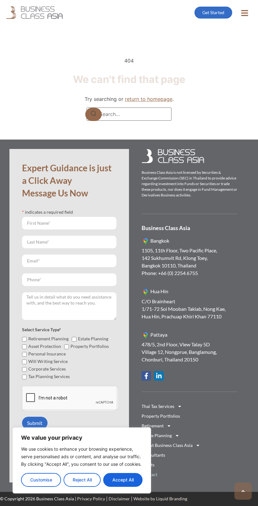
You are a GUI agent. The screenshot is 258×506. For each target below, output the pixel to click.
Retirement (153, 425)
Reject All (82, 479)
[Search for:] (129, 114)
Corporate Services (47, 368)
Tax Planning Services (49, 376)
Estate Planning (93, 338)
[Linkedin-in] (159, 376)
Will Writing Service (48, 361)
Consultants (153, 455)
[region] (82, 460)
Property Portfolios (89, 346)
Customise (41, 479)
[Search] (93, 114)
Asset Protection (44, 346)
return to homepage (148, 99)
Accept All (123, 479)
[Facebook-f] (146, 376)
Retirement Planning (48, 338)
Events (148, 464)
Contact (149, 474)
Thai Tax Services (158, 406)
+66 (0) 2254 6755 (177, 273)
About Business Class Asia (167, 445)
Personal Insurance (47, 353)
